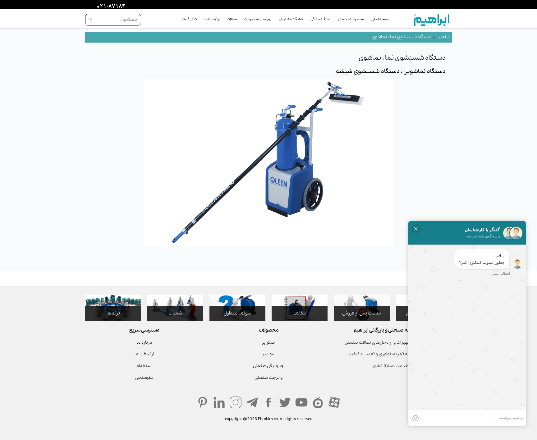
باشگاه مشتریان (291, 19)
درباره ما (144, 342)
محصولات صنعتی (351, 19)
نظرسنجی (144, 377)
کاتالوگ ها (189, 19)
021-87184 (110, 6)
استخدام (144, 366)
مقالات (232, 19)
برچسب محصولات (257, 19)
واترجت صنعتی (268, 377)
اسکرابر (268, 342)
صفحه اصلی (380, 19)
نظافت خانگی (320, 19)
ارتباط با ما (211, 19)
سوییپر (268, 354)
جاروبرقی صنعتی (268, 366)
